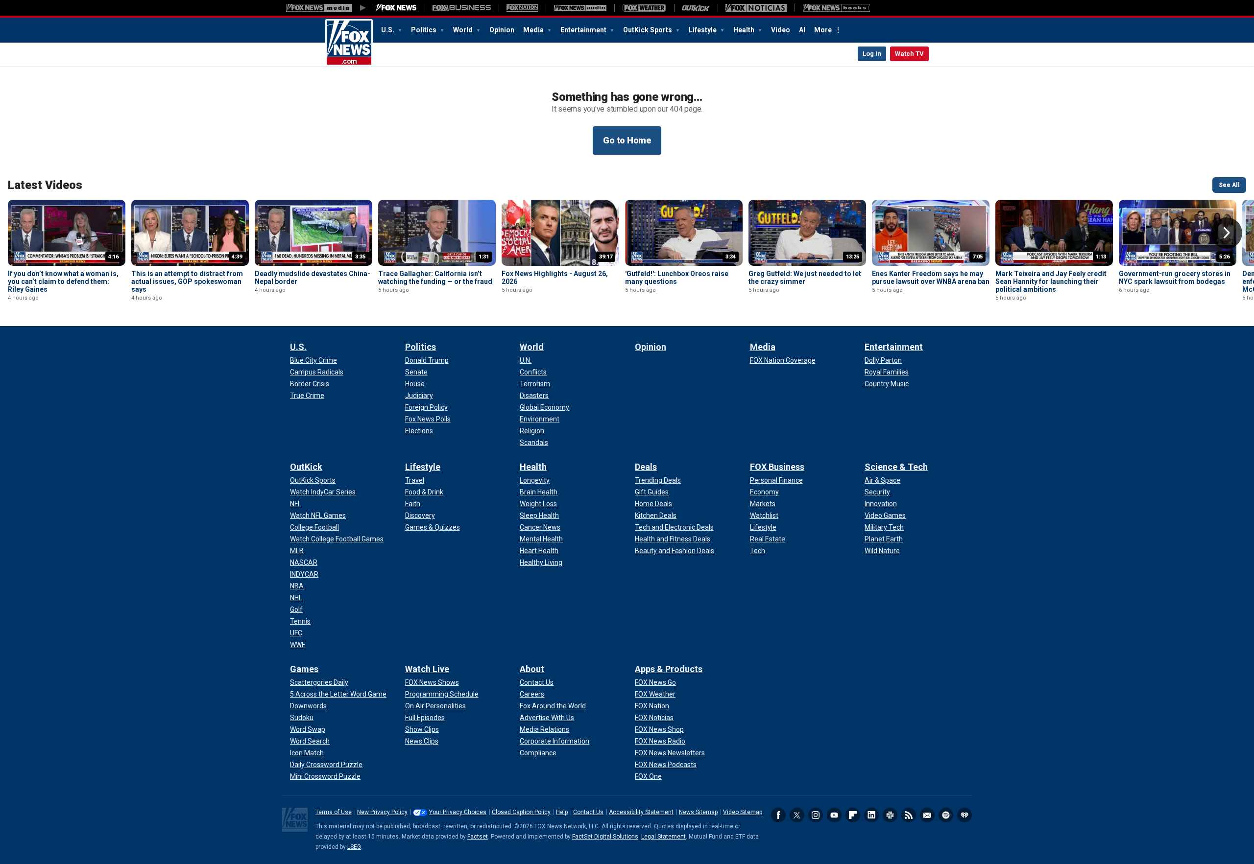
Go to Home (627, 140)
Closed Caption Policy (521, 812)
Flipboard (852, 815)
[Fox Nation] (522, 8)
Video (780, 30)
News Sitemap (698, 812)
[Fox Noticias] (756, 8)
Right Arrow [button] (1226, 233)
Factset (477, 836)
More (823, 30)
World (463, 30)
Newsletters (927, 815)
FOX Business (777, 467)
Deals (646, 467)
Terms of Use (333, 812)
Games (304, 669)
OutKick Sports (648, 30)
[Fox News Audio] (580, 8)
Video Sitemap (742, 812)
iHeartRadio (964, 815)
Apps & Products (668, 669)
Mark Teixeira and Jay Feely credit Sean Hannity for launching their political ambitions (1051, 281)
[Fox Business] (462, 8)
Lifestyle (703, 30)
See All (1229, 185)
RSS (908, 815)
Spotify (946, 815)
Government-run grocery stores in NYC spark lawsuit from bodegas (1174, 277)
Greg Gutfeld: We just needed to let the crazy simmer (804, 277)
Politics (424, 30)
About (532, 669)
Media (534, 30)
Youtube (834, 815)
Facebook (778, 815)
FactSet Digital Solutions (605, 836)
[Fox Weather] (644, 8)
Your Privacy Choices (457, 812)
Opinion (501, 30)
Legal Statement (663, 836)
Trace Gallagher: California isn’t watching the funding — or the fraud (435, 277)
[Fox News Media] (396, 8)
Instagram (815, 815)
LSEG (354, 846)
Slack (890, 815)
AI (802, 30)
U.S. (388, 30)
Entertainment (584, 30)
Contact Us (588, 812)
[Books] (836, 8)
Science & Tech (896, 467)
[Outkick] (696, 7)
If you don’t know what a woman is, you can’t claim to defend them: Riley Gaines (63, 281)
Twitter (797, 815)
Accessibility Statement (641, 812)
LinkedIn (871, 815)
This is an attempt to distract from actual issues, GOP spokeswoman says (187, 281)
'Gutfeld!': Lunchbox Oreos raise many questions (676, 277)
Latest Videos (45, 185)
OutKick (306, 467)
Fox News (349, 42)
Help (562, 812)
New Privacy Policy (382, 812)
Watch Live (427, 669)
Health (744, 30)
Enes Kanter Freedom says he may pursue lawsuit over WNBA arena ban (930, 277)
